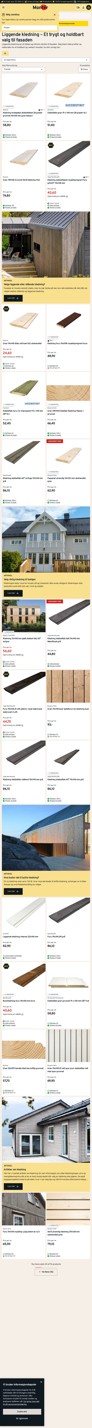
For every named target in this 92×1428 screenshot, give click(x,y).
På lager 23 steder (55, 801)
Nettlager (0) (9, 366)
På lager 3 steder (55, 666)
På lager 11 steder (55, 958)
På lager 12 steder (11, 503)
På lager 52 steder (11, 137)
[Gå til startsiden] (40, 7)
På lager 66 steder (55, 137)
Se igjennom (22, 1418)
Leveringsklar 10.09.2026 (13, 956)
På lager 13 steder (11, 208)
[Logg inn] (83, 7)
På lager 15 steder (55, 435)
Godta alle (22, 1412)
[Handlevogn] (88, 7)
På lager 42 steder (11, 435)
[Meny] (3, 7)
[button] (46, 60)
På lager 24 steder (55, 1025)
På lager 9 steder (10, 958)
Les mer (11, 298)
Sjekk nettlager (54, 205)
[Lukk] (41, 1382)
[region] (22, 1402)
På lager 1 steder (10, 368)
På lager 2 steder (55, 208)
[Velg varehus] (78, 7)
